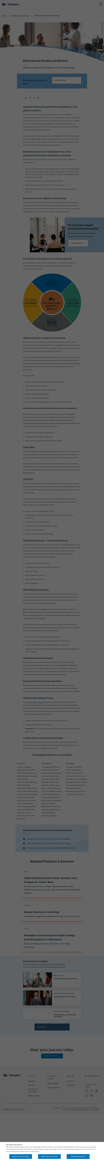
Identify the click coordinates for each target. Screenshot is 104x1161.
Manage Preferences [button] (78, 1156)
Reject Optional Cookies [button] (49, 1156)
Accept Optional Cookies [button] (20, 1156)
